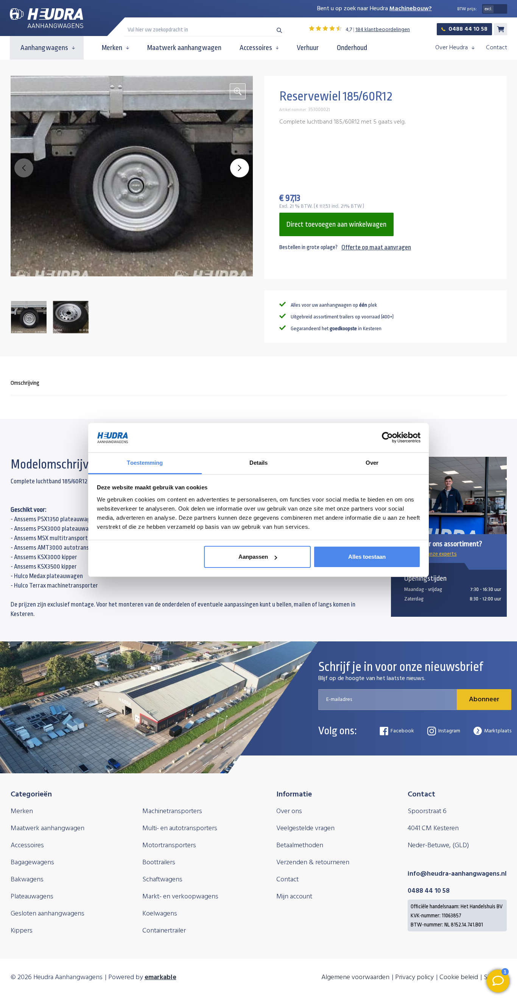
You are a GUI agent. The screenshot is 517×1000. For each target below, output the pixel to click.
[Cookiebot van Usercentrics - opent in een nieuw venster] (387, 438)
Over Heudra (451, 48)
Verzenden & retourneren (312, 862)
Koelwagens (159, 913)
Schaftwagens (162, 879)
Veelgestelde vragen (305, 828)
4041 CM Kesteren (433, 828)
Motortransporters (169, 845)
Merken (112, 48)
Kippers (22, 930)
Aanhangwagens (44, 48)
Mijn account (294, 896)
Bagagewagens (32, 862)
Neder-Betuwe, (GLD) (438, 845)
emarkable (160, 977)
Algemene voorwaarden (355, 977)
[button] (239, 167)
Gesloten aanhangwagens (47, 913)
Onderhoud (352, 48)
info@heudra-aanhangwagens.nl (457, 873)
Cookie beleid (458, 977)
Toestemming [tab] (145, 462)
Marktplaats (497, 731)
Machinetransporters (172, 811)
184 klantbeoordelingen (382, 29)
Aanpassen (253, 556)
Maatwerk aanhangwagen (184, 48)
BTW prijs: (467, 9)
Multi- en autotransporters (179, 828)
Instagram (449, 731)
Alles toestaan (367, 556)
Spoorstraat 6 (427, 811)
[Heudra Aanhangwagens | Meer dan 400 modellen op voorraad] (46, 18)
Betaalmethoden (299, 845)
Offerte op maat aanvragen (376, 247)
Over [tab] (372, 462)
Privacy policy (414, 977)
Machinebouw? (410, 9)
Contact (496, 48)
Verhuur (308, 48)
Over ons (289, 811)
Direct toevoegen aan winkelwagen (336, 224)
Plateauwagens (32, 896)
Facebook (402, 731)
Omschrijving (25, 383)
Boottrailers (158, 862)
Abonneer (484, 699)
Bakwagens (27, 879)
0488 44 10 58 (467, 29)
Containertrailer (164, 930)
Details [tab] (258, 462)
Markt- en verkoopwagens (180, 896)
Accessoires (256, 48)
